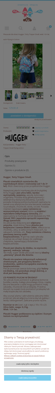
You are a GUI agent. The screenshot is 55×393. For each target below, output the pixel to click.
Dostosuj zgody (27, 371)
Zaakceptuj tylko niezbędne (27, 364)
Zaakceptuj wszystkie (28, 378)
